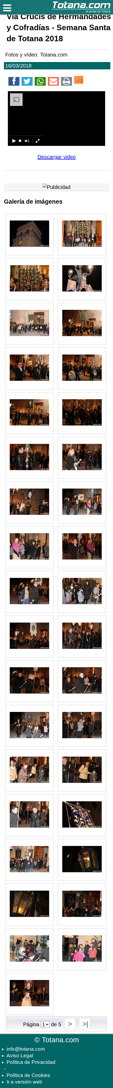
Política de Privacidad (31, 1062)
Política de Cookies (28, 1075)
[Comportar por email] (53, 82)
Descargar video (57, 157)
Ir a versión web (24, 1082)
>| (84, 1024)
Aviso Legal (20, 1055)
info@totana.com (26, 1049)
